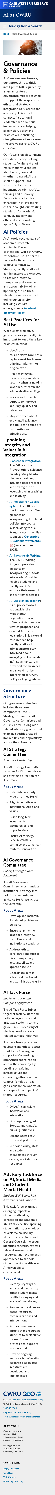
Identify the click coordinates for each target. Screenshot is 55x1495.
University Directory (13, 1481)
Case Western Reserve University (27, 1399)
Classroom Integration (25, 461)
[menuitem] (27, 1468)
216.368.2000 (10, 1408)
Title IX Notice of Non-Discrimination (21, 1416)
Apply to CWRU (11, 1468)
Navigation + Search (21, 27)
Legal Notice (9, 1412)
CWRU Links (11, 1463)
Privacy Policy (24, 1412)
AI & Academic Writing (25, 555)
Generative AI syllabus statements (25, 539)
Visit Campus (9, 1477)
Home (6, 34)
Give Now (8, 1472)
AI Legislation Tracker (24, 601)
